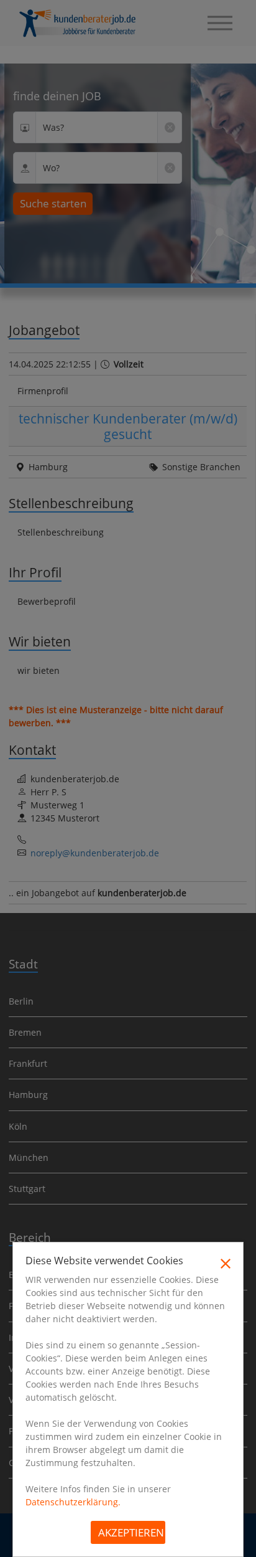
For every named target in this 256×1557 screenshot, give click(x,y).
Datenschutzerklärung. (73, 1502)
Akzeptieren (131, 1532)
